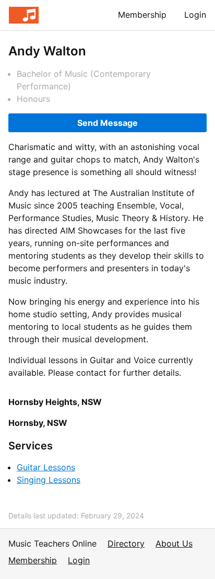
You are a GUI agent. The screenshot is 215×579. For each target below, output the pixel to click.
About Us (174, 543)
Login (195, 14)
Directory (126, 543)
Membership (142, 14)
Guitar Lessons (46, 467)
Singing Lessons (48, 479)
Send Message (107, 123)
